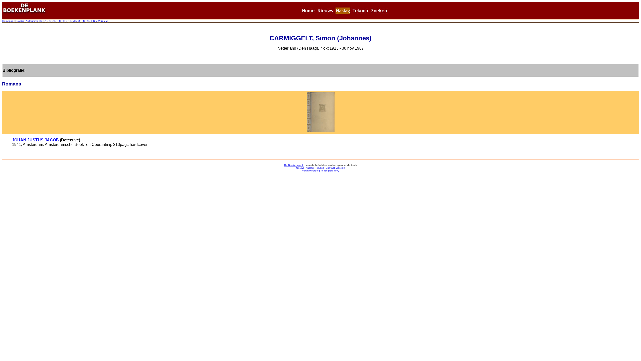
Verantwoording (311, 170)
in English (327, 170)
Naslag (21, 21)
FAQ (336, 170)
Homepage (8, 21)
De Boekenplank (293, 165)
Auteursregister (34, 21)
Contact (330, 167)
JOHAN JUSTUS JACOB (35, 140)
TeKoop (319, 167)
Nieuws (300, 167)
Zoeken (340, 167)
